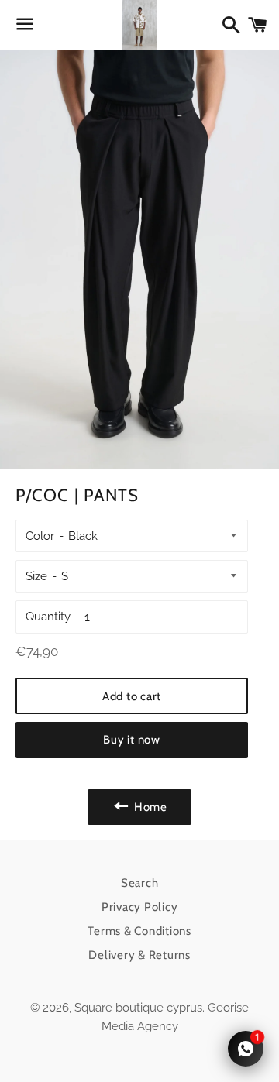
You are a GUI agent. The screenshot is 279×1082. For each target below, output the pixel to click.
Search (140, 883)
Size (36, 576)
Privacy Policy (140, 907)
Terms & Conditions (139, 931)
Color (40, 536)
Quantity (48, 616)
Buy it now (131, 740)
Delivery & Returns (139, 955)
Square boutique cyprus (138, 1008)
